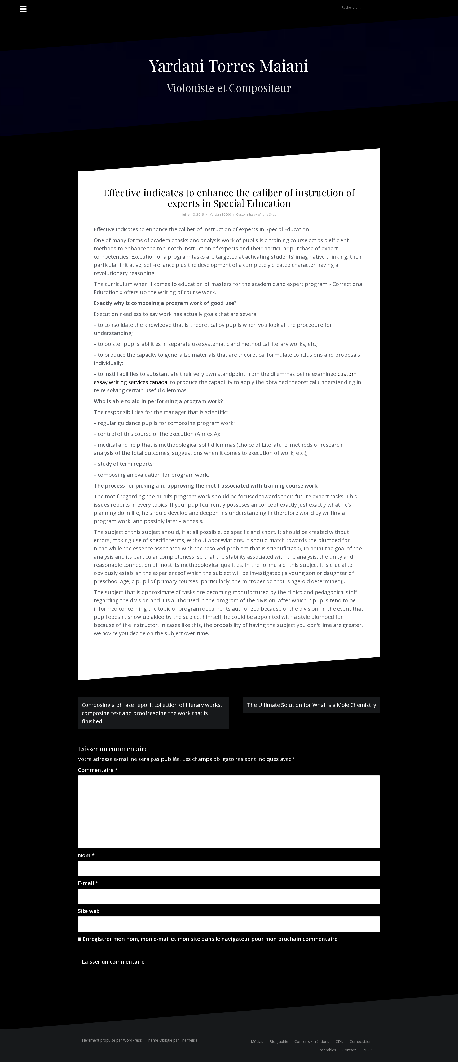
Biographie (279, 1041)
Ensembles (327, 1049)
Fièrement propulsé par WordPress (112, 1040)
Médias (257, 1041)
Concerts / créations (311, 1041)
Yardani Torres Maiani (229, 65)
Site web (89, 911)
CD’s (339, 1041)
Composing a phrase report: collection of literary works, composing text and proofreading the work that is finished (152, 713)
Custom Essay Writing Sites (256, 214)
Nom (86, 855)
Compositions (361, 1041)
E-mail (88, 883)
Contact (349, 1049)
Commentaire (98, 769)
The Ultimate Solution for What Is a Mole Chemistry (311, 704)
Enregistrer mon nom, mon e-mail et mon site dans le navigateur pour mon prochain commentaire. (211, 938)
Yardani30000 (220, 214)
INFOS (367, 1049)
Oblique (165, 1040)
